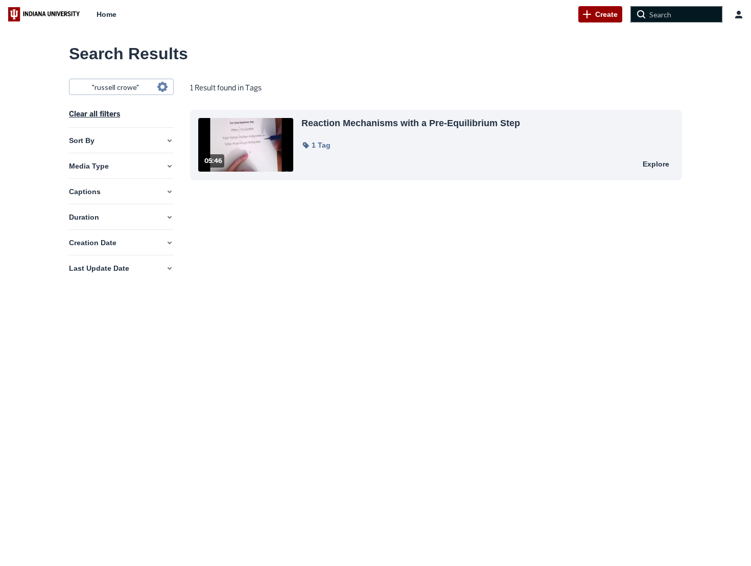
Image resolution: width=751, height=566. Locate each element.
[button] (316, 145)
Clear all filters (94, 114)
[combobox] (121, 87)
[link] (600, 14)
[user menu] (739, 14)
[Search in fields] (162, 87)
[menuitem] (106, 14)
